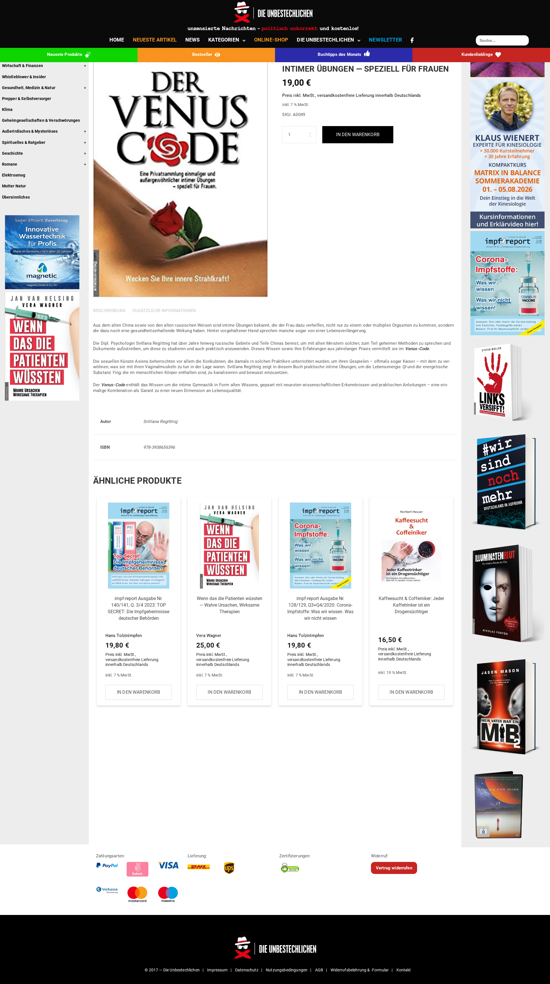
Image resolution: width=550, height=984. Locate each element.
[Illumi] (507, 594)
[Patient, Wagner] (42, 346)
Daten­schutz (246, 970)
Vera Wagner (229, 631)
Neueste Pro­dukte (65, 54)
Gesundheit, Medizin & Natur (28, 87)
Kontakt (403, 970)
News (192, 40)
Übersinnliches (16, 197)
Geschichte (12, 153)
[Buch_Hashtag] (507, 481)
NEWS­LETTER (385, 40)
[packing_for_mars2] (507, 802)
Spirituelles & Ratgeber (24, 142)
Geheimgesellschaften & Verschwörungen (41, 120)
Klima (7, 109)
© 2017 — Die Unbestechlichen (172, 970)
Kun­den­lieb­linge (477, 54)
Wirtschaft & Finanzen (22, 65)
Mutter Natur (14, 186)
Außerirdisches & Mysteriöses (30, 131)
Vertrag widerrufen (394, 868)
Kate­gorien (223, 40)
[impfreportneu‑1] (507, 282)
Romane (9, 164)
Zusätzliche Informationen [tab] (164, 310)
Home (116, 40)
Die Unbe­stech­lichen (325, 40)
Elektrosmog (13, 175)
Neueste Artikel (155, 40)
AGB (319, 970)
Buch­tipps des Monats (340, 54)
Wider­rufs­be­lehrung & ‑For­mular (360, 970)
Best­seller (202, 54)
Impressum (217, 970)
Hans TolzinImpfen (137, 631)
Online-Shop (271, 40)
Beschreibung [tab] (109, 310)
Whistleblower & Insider (24, 77)
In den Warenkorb (358, 134)
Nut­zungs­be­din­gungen (286, 970)
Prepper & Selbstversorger (26, 98)
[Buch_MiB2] (507, 706)
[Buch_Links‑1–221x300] (502, 380)
